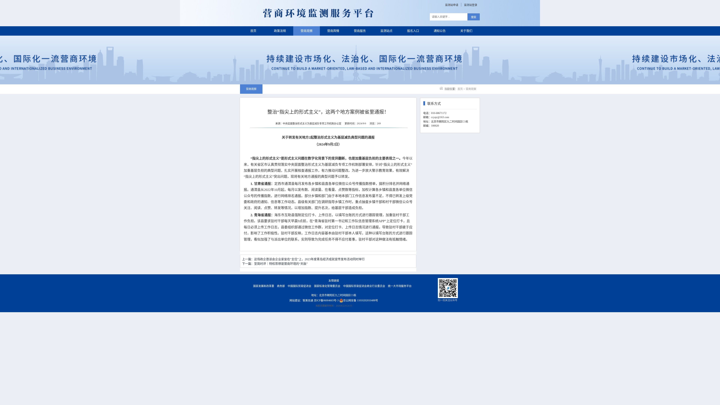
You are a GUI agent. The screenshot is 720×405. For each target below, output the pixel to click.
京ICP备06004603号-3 (326, 300)
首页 (253, 30)
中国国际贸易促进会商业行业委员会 (364, 286)
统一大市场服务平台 (400, 286)
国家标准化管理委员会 (327, 286)
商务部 (281, 286)
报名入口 (413, 30)
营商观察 (307, 30)
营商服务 (360, 30)
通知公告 (440, 30)
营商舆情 (333, 30)
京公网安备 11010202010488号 (360, 300)
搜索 (473, 17)
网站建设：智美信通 (301, 300)
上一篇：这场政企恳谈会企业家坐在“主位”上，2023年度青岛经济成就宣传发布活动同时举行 (303, 259)
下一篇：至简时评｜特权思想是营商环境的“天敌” (275, 263)
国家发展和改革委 (263, 286)
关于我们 (466, 30)
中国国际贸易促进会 (299, 286)
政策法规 (280, 30)
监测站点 (386, 30)
